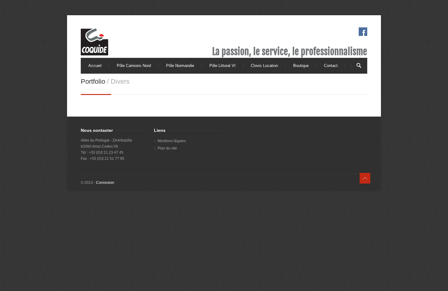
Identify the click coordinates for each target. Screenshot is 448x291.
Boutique (301, 65)
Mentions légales (172, 141)
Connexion (105, 183)
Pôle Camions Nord (134, 65)
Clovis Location (264, 65)
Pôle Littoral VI (222, 65)
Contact (331, 65)
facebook (363, 31)
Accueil (94, 65)
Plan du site (167, 148)
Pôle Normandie (180, 65)
